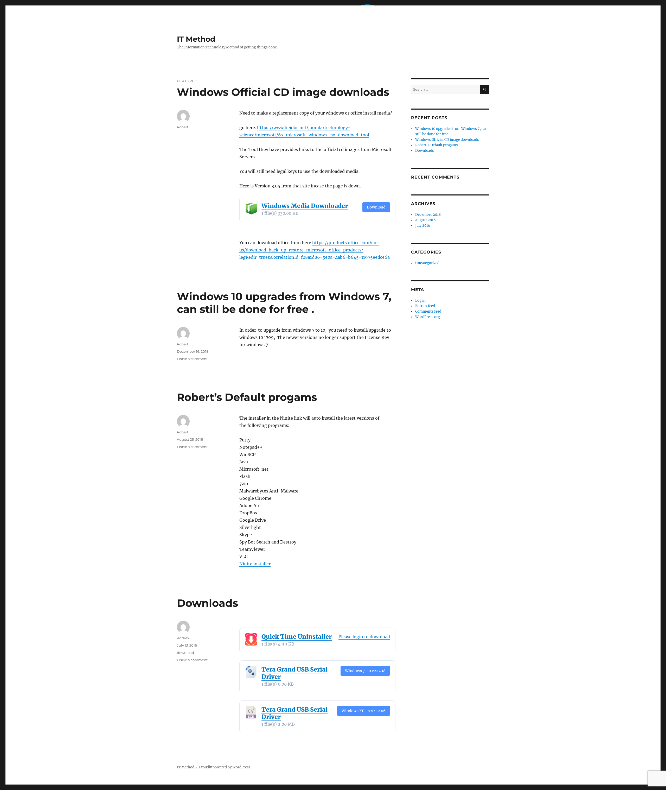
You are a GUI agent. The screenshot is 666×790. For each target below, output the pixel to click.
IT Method (196, 39)
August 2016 (425, 220)
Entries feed (425, 306)
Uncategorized (427, 263)
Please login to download (364, 636)
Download (376, 207)
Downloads (207, 603)
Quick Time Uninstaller (296, 636)
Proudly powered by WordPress (225, 767)
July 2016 (422, 225)
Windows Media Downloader (304, 206)
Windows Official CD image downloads (283, 92)
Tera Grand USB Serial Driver (294, 673)
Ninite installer (255, 563)
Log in (420, 300)
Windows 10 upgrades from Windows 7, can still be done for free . (284, 302)
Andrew (183, 638)
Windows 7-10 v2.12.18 (365, 670)
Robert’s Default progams (247, 397)
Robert (182, 127)
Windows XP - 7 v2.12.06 (364, 711)
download (185, 652)
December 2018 (428, 214)
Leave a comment (192, 359)
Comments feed (428, 311)
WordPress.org (427, 317)
